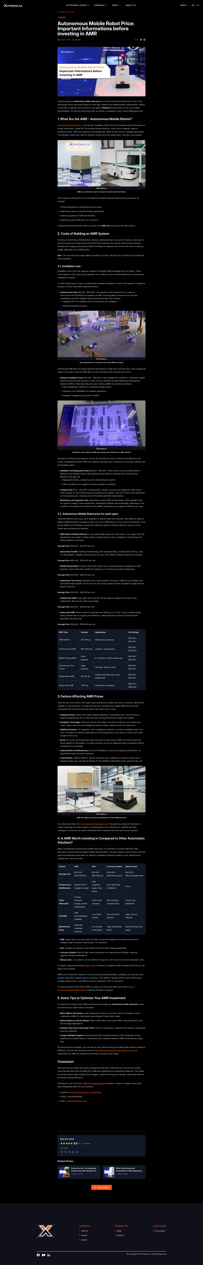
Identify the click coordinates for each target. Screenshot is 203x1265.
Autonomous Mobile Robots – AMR (72, 125)
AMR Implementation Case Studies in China (117, 1050)
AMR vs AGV (90, 965)
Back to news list (67, 12)
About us (84, 1231)
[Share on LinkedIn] (144, 40)
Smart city (131, 5)
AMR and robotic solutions (94, 1083)
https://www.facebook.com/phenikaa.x (85, 1092)
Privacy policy (160, 1231)
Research (120, 1235)
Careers (84, 1235)
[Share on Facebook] (141, 40)
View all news (102, 1187)
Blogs (119, 1231)
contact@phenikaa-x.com (76, 1101)
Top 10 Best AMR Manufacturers (94, 824)
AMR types (78, 519)
